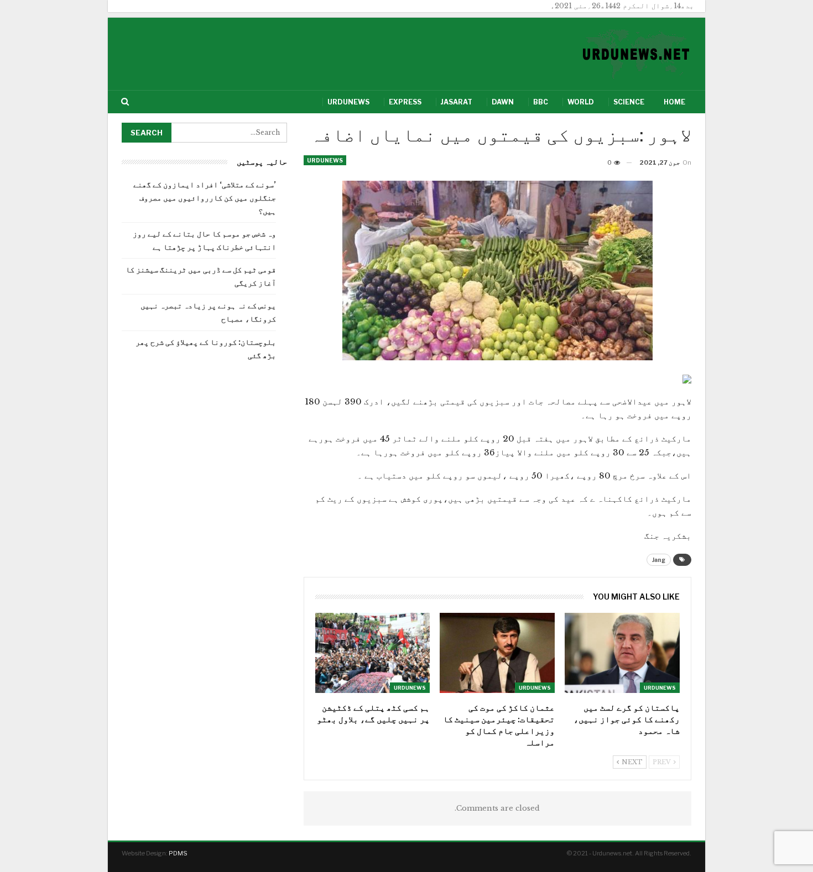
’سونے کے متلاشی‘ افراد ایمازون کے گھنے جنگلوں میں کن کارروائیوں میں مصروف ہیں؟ (204, 198)
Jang (658, 559)
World (580, 102)
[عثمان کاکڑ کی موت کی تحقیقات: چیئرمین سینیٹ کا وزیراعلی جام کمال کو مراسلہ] (497, 653)
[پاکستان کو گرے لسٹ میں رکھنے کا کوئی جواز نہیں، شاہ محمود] (622, 653)
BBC (540, 102)
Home (674, 102)
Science (628, 102)
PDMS (178, 853)
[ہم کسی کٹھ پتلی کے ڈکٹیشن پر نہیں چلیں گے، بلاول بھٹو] (372, 653)
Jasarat (456, 102)
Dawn (503, 102)
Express (405, 102)
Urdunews (348, 102)
